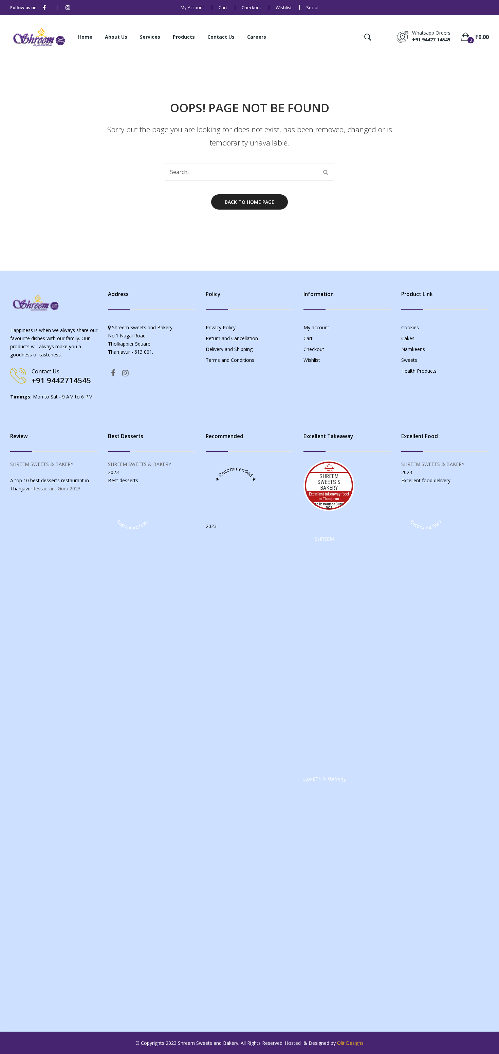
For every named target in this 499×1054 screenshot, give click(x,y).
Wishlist (284, 7)
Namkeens (413, 349)
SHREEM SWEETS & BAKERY (41, 464)
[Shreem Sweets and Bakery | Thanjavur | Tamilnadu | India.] (39, 36)
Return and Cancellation (232, 338)
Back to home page (249, 202)
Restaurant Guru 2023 (56, 488)
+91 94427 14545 (431, 39)
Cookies (410, 327)
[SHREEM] (324, 766)
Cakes (407, 338)
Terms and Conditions (230, 360)
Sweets (409, 360)
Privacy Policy (221, 327)
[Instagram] (68, 7)
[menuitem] (85, 37)
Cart (223, 7)
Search (325, 171)
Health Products (419, 371)
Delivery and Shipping (229, 349)
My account (192, 7)
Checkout (251, 7)
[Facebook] (44, 7)
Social (312, 7)
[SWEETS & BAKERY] (324, 1005)
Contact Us (45, 371)
